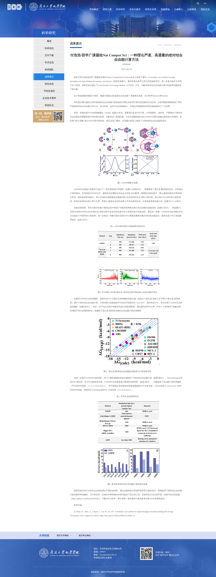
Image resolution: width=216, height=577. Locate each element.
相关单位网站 (85, 535)
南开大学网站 (63, 535)
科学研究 (168, 45)
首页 (160, 45)
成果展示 (178, 45)
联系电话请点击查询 (103, 558)
